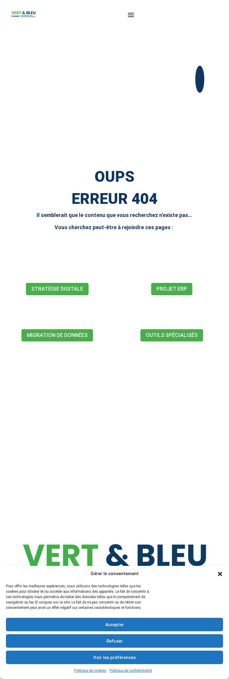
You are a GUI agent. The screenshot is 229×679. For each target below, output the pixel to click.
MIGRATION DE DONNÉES (57, 335)
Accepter (114, 624)
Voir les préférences (114, 657)
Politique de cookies (90, 671)
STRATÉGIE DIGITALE (57, 289)
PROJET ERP (172, 289)
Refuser (114, 641)
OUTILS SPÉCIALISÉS (172, 335)
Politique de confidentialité (130, 671)
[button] (220, 574)
